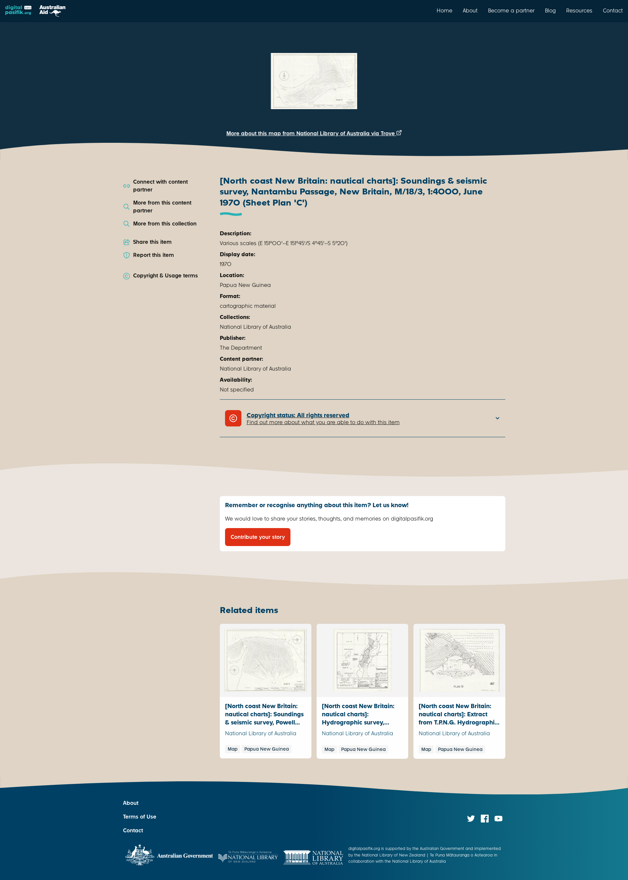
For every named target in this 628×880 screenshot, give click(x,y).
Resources (579, 10)
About (470, 10)
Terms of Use (139, 816)
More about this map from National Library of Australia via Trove (311, 133)
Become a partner (511, 10)
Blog (550, 10)
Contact (613, 10)
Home (444, 10)
